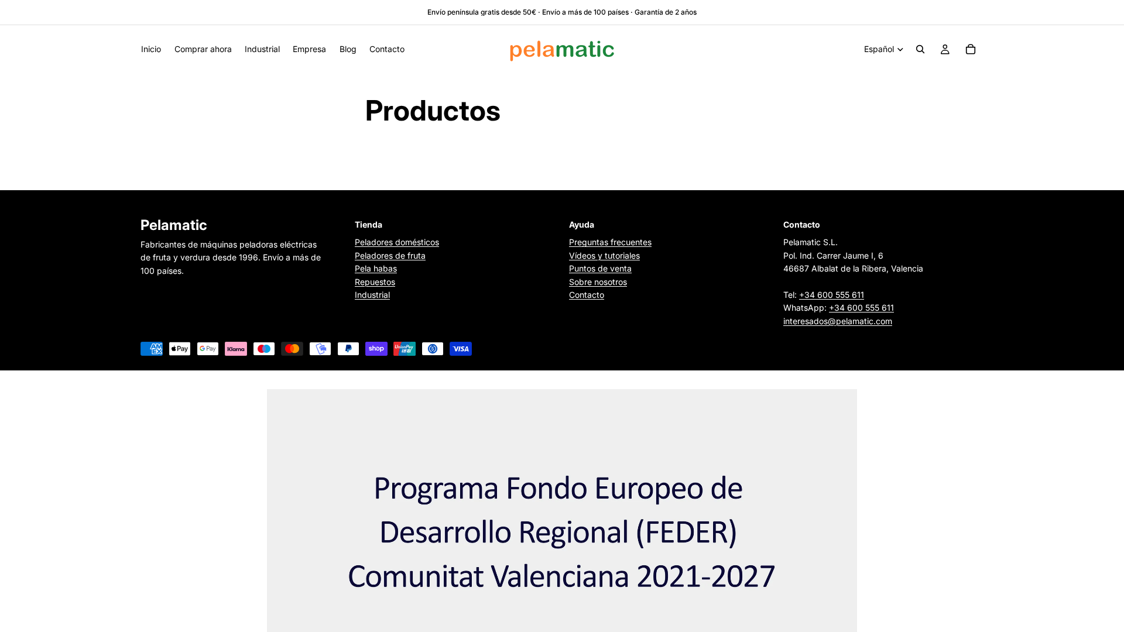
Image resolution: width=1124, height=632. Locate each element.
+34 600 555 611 (831, 295)
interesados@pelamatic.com (837, 321)
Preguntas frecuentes (610, 243)
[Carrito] (971, 49)
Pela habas (376, 269)
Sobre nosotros (598, 282)
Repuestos (375, 282)
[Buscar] (920, 49)
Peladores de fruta (390, 255)
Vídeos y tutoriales (604, 255)
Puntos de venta (600, 269)
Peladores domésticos (397, 243)
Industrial (372, 295)
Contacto (586, 295)
